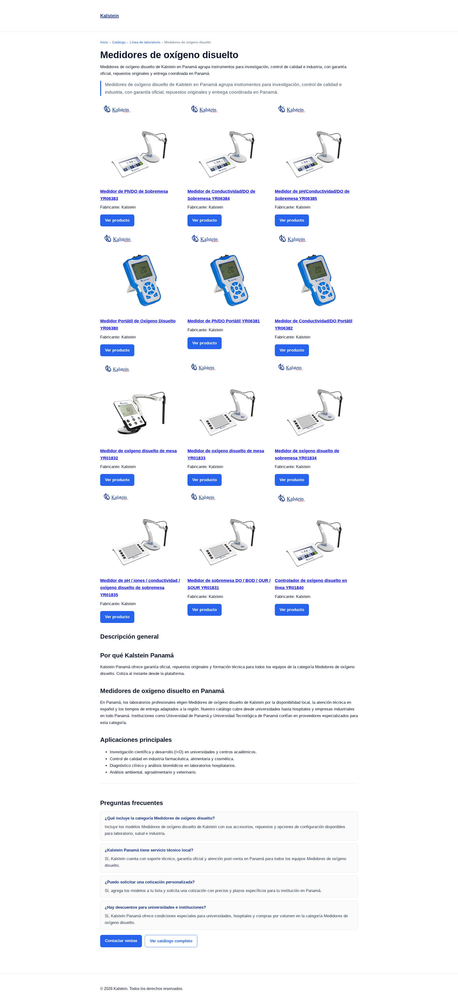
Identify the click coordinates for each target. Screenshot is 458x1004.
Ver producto (117, 220)
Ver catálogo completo (171, 941)
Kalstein (109, 15)
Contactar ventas (121, 940)
